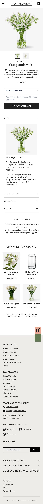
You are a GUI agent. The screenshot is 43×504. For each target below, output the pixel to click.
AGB (5, 488)
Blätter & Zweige (11, 355)
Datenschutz (8, 491)
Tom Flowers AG (28, 500)
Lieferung (7, 383)
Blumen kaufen (9, 352)
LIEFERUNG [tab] (9, 201)
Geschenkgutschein (12, 362)
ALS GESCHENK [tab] (11, 194)
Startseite (11, 314)
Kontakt (6, 481)
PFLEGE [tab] (7, 208)
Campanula (12, 317)
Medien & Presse (10, 396)
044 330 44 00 (12, 406)
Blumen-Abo (8, 359)
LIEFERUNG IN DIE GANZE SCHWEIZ (20, 471)
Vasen (5, 365)
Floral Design (9, 386)
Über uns (7, 393)
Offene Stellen (9, 389)
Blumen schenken (27, 314)
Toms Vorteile (9, 376)
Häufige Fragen (10, 379)
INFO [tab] (6, 118)
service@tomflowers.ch (16, 410)
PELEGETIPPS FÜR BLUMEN (16, 466)
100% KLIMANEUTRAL (13, 461)
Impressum (8, 484)
